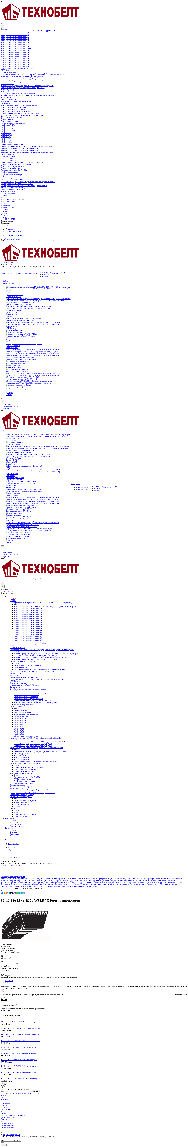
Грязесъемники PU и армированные (27, 665)
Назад (14, 599)
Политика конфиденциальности (13, 1115)
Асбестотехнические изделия (25, 801)
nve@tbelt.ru (15, 239)
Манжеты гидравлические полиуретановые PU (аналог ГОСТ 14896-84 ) (130, 881)
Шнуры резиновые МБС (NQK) (91, 884)
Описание (9, 981)
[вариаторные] (25, 940)
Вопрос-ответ (6, 1129)
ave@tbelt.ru (7, 239)
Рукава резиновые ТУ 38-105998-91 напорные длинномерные (29, 886)
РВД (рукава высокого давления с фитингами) (85, 881)
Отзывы (8, 983)
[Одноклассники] (5, 893)
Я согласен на (21, 1094)
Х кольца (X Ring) (51, 881)
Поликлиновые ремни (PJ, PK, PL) (27, 777)
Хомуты (17, 812)
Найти (4, 1145)
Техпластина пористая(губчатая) (64, 886)
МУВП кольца (163, 881)
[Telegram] (23, 893)
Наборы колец (44, 883)
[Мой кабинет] (2, 550)
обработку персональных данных (26, 1094)
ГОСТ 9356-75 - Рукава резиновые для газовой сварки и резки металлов (130, 884)
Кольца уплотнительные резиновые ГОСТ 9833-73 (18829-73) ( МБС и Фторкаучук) (45, 607)
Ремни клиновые (20, 710)
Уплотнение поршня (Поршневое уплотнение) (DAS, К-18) (23, 881)
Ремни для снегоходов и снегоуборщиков (29, 767)
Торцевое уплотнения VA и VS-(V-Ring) (24, 883)
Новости (4, 1105)
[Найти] (2, 26)
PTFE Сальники (70, 879)
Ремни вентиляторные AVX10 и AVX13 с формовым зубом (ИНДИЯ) (40, 742)
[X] (11, 893)
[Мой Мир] (8, 893)
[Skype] (20, 893)
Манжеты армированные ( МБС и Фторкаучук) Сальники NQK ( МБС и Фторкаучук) (46, 654)
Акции (3, 1097)
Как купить (14, 822)
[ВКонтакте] (2, 893)
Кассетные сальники (83, 879)
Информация (6, 1109)
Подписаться (35, 1091)
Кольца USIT (63, 881)
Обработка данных (8, 1117)
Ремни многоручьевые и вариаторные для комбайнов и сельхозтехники (40, 752)
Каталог (13, 601)
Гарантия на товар (7, 1127)
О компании (5, 1103)
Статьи (3, 1113)
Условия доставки (7, 1125)
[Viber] (14, 893)
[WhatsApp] (17, 893)
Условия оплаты (7, 1123)
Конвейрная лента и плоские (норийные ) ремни (32, 693)
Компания (13, 832)
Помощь (4, 1119)
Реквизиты (5, 1107)
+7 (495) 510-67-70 (8, 219)
